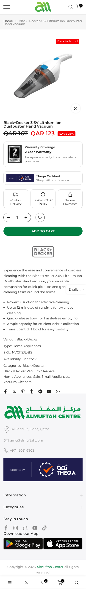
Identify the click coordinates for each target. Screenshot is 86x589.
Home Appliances (27, 346)
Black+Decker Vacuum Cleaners (29, 371)
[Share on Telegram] (40, 391)
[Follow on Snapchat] (25, 528)
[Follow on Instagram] (15, 528)
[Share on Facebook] (5, 391)
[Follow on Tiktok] (44, 528)
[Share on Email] (49, 391)
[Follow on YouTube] (34, 528)
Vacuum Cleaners (17, 382)
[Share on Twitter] (14, 391)
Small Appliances (55, 377)
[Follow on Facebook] (5, 528)
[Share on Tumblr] (32, 391)
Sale (36, 377)
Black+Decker (28, 339)
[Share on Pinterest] (23, 391)
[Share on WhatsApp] (58, 391)
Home (8, 20)
